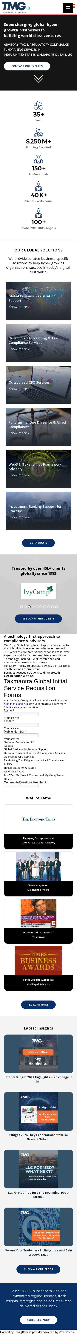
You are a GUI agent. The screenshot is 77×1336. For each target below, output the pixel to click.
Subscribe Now (38, 1320)
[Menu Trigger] (68, 8)
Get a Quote (38, 542)
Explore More (38, 1004)
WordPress (66, 1332)
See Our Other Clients (38, 618)
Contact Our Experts (27, 66)
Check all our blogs (38, 1269)
